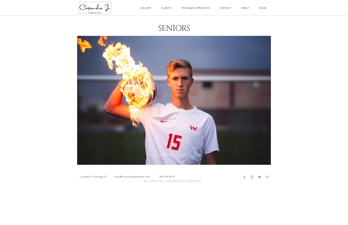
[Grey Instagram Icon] (252, 177)
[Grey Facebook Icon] (244, 177)
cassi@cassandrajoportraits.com (132, 176)
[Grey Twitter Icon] (260, 177)
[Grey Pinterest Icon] (267, 177)
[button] (146, 7)
